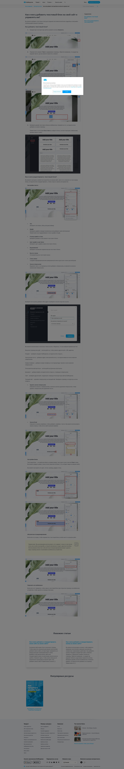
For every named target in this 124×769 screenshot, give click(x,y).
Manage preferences (57, 91)
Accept (66, 91)
